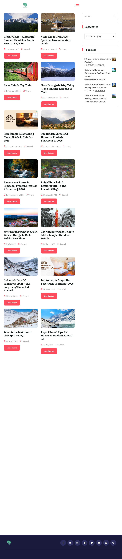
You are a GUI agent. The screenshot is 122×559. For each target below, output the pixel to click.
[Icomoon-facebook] (63, 543)
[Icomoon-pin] (106, 543)
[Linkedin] (84, 543)
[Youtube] (99, 543)
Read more (12, 56)
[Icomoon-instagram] (77, 543)
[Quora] (113, 543)
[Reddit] (92, 543)
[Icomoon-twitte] (70, 543)
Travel (27, 49)
